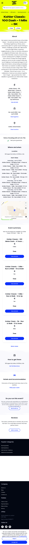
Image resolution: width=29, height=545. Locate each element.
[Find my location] (26, 208)
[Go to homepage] (14, 3)
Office (3, 512)
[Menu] (5, 3)
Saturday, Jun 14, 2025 (14, 181)
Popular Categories (7, 442)
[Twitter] (7, 528)
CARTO (12, 216)
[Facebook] (3, 528)
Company (4, 484)
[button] (14, 210)
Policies (3, 498)
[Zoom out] (26, 205)
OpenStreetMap (19, 216)
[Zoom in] (26, 203)
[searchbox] (14, 7)
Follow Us (4, 522)
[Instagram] (10, 528)
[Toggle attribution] (26, 217)
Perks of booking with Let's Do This (14, 138)
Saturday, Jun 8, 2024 (15, 160)
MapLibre (7, 216)
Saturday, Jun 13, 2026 (14, 190)
